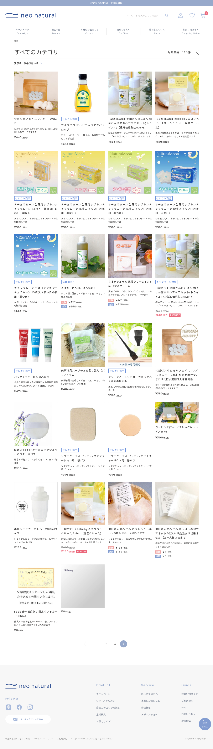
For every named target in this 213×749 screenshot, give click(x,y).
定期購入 (101, 714)
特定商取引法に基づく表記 (17, 738)
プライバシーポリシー (43, 738)
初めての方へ (123, 31)
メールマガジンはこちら (31, 719)
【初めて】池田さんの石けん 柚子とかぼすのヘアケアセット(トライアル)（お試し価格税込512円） (177, 292)
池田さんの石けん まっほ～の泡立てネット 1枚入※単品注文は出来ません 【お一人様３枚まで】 (177, 533)
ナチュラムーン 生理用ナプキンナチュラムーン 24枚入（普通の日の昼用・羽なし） (36, 209)
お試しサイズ (103, 721)
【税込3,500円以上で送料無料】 (106, 2)
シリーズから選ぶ (105, 700)
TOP (16, 41)
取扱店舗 (186, 720)
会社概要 (146, 707)
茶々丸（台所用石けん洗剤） (78, 288)
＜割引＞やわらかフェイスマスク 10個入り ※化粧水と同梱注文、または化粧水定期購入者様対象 (178, 375)
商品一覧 (56, 31)
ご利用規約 (187, 700)
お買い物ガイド (191, 31)
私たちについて (157, 31)
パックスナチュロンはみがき (31, 377)
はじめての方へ (149, 693)
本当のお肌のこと (90, 31)
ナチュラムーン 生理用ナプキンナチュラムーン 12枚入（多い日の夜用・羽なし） (177, 209)
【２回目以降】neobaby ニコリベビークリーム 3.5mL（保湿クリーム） (177, 123)
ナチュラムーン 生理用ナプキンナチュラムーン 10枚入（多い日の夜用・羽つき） (36, 292)
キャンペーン (22, 31)
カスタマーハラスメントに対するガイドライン (92, 738)
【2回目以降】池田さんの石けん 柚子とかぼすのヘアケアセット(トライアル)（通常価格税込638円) (130, 123)
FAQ (183, 707)
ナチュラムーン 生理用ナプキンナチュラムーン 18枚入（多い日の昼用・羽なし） (83, 209)
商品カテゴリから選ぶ (108, 707)
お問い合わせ (188, 713)
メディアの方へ (149, 714)
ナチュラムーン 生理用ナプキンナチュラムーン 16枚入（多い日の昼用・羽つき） (130, 209)
